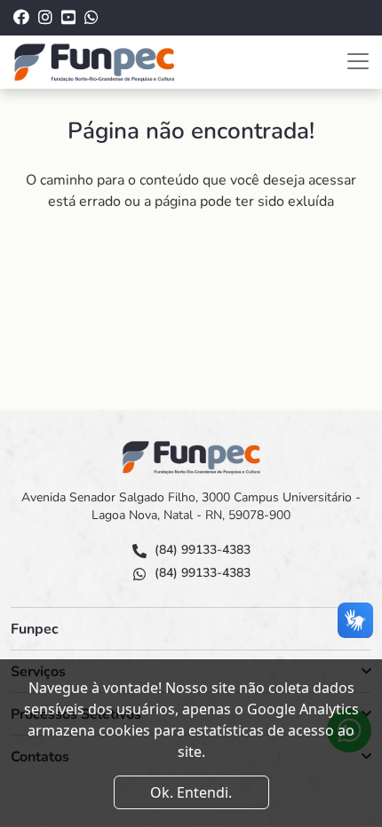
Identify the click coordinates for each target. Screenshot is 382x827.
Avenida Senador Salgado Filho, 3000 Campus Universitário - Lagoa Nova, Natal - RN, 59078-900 (191, 506)
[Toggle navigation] (358, 61)
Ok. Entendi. (191, 792)
